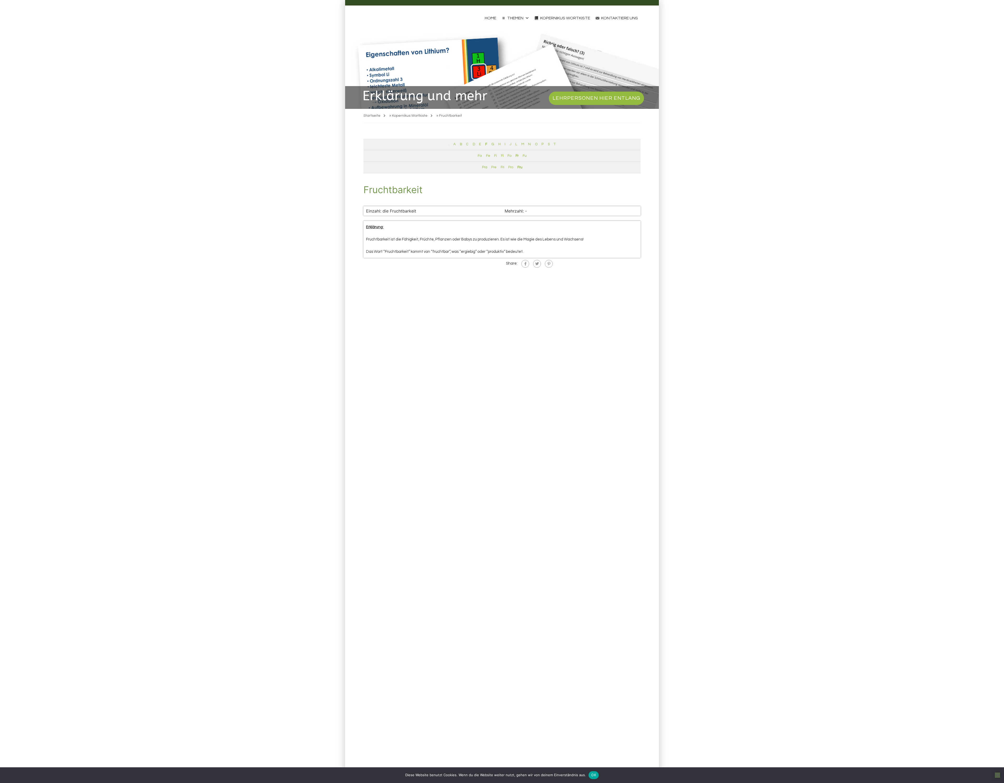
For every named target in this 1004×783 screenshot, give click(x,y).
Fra (484, 167)
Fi (495, 156)
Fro (510, 167)
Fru (519, 167)
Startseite (371, 116)
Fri (502, 167)
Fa (480, 156)
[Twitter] (537, 264)
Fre (493, 167)
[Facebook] (525, 264)
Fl (502, 156)
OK (593, 775)
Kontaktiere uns (619, 18)
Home (490, 18)
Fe (488, 156)
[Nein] (997, 775)
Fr (517, 156)
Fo (509, 156)
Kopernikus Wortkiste (565, 18)
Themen (515, 18)
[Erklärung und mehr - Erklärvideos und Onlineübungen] (373, 18)
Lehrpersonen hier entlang (596, 98)
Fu (524, 156)
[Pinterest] (549, 264)
